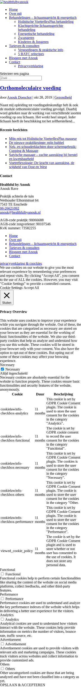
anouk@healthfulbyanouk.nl (20, 212)
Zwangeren (26, 38)
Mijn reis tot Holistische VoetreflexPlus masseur (43, 139)
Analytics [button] (7, 615)
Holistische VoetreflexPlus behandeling (46, 22)
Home (13, 9)
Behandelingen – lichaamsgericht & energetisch (42, 18)
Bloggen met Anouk (23, 58)
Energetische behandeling (36, 34)
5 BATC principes (31, 54)
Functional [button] (7, 570)
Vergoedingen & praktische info (40, 50)
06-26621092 (9, 208)
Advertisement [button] (10, 639)
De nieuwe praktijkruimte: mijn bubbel (36, 143)
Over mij (15, 13)
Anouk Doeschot (19, 97)
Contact (14, 62)
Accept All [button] (31, 288)
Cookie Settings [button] (11, 288)
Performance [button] (9, 594)
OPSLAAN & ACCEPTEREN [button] (22, 685)
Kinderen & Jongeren (33, 42)
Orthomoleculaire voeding (30, 88)
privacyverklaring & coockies (21, 263)
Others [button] (4, 664)
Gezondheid (63, 97)
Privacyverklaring (30, 66)
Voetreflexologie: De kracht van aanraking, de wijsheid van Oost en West (41, 165)
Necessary (12, 369)
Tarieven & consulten (24, 46)
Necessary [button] (7, 365)
